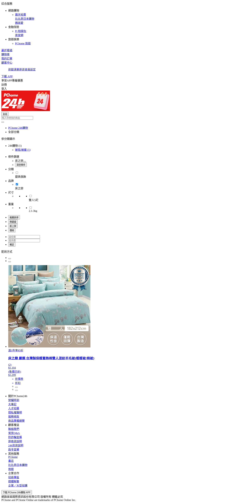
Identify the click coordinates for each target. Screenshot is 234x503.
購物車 (5, 54)
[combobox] (117, 118)
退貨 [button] (22, 69)
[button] (117, 23)
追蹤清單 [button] (13, 69)
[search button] (2, 122)
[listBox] (117, 251)
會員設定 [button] (30, 69)
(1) (22, 149)
